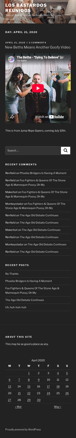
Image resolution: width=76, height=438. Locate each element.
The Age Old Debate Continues (39, 215)
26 (67, 393)
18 (58, 386)
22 (28, 393)
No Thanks (12, 273)
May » (57, 406)
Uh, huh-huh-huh (15, 307)
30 (38, 400)
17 (48, 386)
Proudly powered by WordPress (23, 429)
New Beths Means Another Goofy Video (37, 47)
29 (29, 400)
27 (9, 400)
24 (48, 393)
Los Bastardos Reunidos (26, 8)
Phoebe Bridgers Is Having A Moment (43, 173)
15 (28, 386)
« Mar (18, 406)
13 (9, 386)
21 (19, 393)
